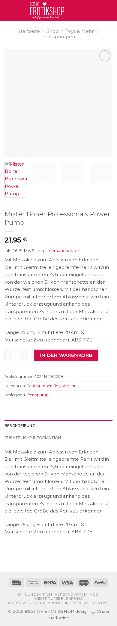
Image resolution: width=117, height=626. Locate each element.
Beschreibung (19, 425)
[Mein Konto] (95, 10)
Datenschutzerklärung (35, 603)
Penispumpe (39, 395)
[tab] (58, 426)
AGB (94, 594)
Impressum (77, 603)
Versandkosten (64, 250)
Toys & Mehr (80, 31)
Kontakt (101, 603)
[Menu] (7, 10)
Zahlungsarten (34, 594)
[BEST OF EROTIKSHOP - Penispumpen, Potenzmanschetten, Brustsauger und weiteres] (47, 10)
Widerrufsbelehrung (58, 598)
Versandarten (71, 594)
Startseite (29, 31)
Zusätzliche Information (32, 437)
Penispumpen (58, 36)
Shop (52, 31)
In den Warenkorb (66, 355)
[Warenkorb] (109, 10)
